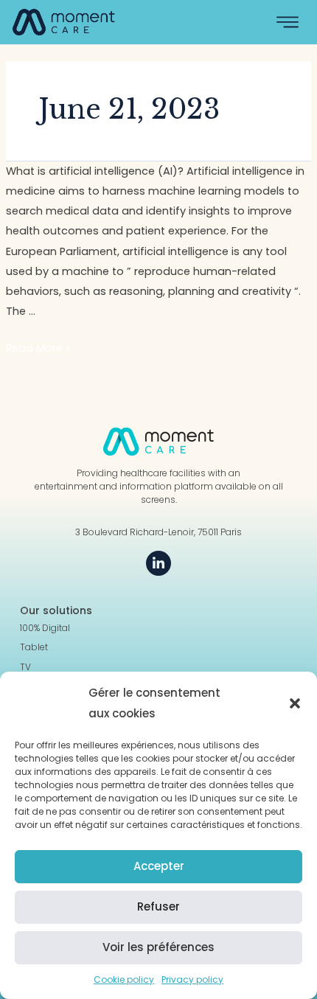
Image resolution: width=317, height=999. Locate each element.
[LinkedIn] (158, 563)
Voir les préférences (158, 947)
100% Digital (45, 628)
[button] (295, 703)
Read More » (38, 348)
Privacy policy (192, 979)
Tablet (34, 647)
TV (25, 667)
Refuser (158, 906)
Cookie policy (124, 979)
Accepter (158, 866)
